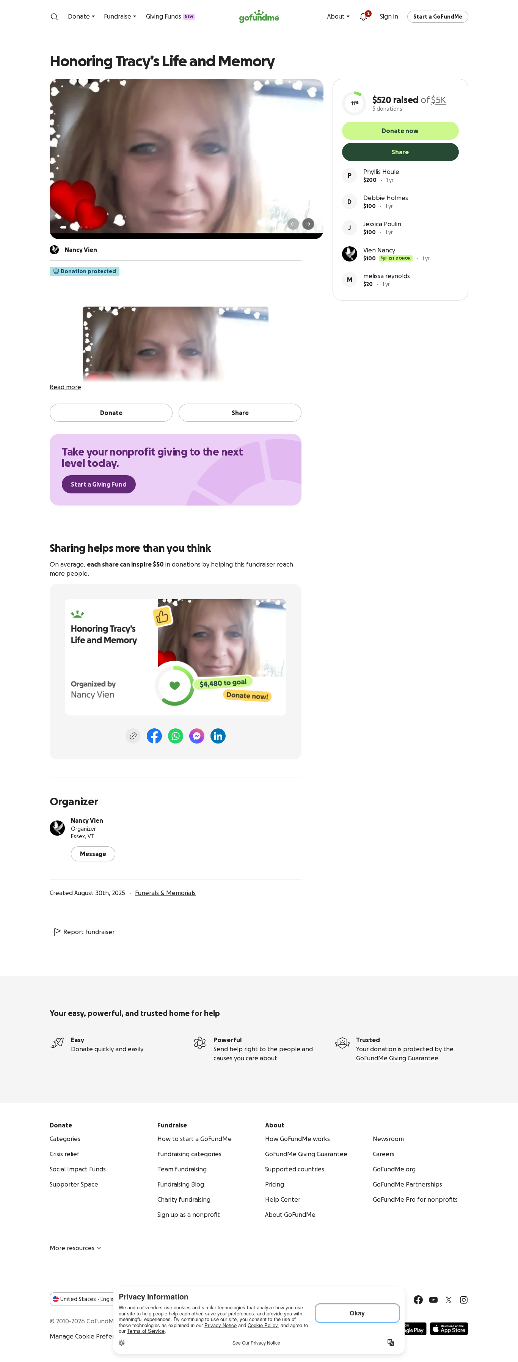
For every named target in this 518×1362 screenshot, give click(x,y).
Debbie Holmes (385, 197)
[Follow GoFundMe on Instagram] (463, 1299)
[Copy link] (133, 736)
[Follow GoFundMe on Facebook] (418, 1299)
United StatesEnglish (89, 1299)
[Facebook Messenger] (196, 736)
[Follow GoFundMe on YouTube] (433, 1299)
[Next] (308, 224)
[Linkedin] (218, 736)
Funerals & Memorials (165, 892)
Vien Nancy (379, 250)
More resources (72, 1248)
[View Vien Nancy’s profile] (349, 253)
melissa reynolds (386, 275)
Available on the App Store (449, 1328)
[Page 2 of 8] (70, 227)
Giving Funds (169, 16)
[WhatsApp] (175, 736)
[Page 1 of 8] (63, 227)
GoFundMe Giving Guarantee (397, 1058)
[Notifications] (363, 16)
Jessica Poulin (382, 224)
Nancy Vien (87, 820)
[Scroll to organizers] (54, 249)
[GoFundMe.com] (259, 16)
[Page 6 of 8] (91, 227)
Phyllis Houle (381, 171)
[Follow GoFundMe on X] (448, 1299)
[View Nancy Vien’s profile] (57, 828)
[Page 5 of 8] (86, 227)
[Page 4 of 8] (81, 227)
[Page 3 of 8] (76, 227)
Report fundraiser (89, 931)
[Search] (54, 16)
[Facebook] (154, 736)
